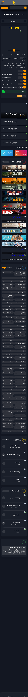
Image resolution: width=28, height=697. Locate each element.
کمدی (7, 74)
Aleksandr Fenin (5, 80)
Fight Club (17, 462)
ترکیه (6, 84)
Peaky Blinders (16, 531)
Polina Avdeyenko (11, 80)
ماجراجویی (4, 74)
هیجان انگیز (12, 447)
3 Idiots (18, 479)
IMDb (17, 28)
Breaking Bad (16, 514)
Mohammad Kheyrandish (6, 77)
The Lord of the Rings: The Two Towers (10, 454)
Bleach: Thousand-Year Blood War (11, 505)
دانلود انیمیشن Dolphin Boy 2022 (18, 54)
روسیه (3, 84)
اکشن (19, 447)
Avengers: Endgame (15, 471)
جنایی (16, 447)
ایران (8, 84)
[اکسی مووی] (14, 2)
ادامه (21, 96)
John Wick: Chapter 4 (15, 445)
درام (16, 455)
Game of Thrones (16, 522)
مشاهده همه (5, 439)
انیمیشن (10, 74)
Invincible (17, 497)
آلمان (10, 84)
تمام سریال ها (5, 161)
